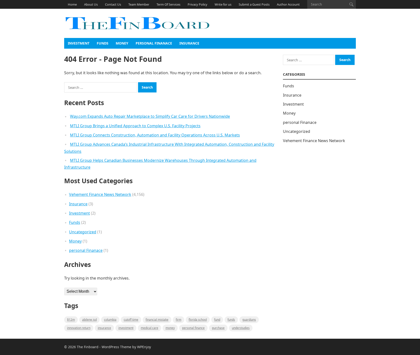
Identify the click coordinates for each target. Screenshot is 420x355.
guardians (249, 320)
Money (122, 43)
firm (178, 320)
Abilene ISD (89, 320)
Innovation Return (78, 328)
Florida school (198, 320)
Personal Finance (193, 328)
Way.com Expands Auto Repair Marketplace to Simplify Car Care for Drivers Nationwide (150, 116)
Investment (78, 43)
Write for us (223, 4)
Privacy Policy (197, 4)
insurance (104, 328)
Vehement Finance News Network (100, 194)
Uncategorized (82, 232)
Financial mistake (157, 320)
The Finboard (87, 347)
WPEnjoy (144, 347)
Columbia (110, 320)
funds (231, 320)
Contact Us (113, 4)
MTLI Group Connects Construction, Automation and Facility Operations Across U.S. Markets (155, 135)
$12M (71, 320)
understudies (241, 328)
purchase (218, 328)
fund (217, 320)
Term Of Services (168, 4)
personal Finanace (154, 43)
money (170, 328)
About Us (91, 4)
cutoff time (131, 320)
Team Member (138, 4)
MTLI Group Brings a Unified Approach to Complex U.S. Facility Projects (135, 125)
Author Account (288, 4)
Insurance (189, 43)
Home (72, 4)
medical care (149, 328)
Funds (102, 43)
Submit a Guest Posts (254, 4)
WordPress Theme (116, 347)
